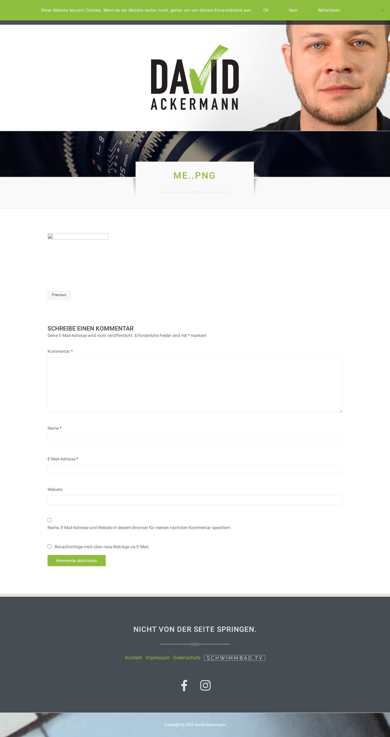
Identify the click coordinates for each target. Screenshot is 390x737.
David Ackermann (210, 724)
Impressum (158, 657)
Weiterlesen (329, 10)
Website (55, 489)
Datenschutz (186, 657)
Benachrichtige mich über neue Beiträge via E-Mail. (102, 546)
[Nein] (382, 10)
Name (55, 428)
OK (266, 10)
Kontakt (133, 657)
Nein (293, 10)
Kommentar (60, 351)
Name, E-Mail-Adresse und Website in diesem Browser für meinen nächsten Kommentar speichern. (140, 527)
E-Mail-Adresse (63, 458)
